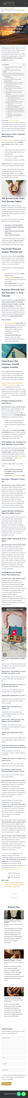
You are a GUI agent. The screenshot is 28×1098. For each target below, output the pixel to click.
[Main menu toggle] (25, 3)
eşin (17, 458)
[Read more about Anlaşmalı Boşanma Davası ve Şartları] (14, 914)
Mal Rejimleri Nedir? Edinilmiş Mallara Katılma (13, 68)
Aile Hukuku (16, 924)
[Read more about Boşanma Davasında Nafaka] (14, 991)
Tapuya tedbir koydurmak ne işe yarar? (15, 101)
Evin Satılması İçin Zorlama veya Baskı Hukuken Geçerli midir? (14, 84)
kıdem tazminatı (9, 158)
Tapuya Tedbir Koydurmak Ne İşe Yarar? (14, 91)
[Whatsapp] (24, 1094)
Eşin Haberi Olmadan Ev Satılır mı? (13, 86)
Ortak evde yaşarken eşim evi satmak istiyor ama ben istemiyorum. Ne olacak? (15, 110)
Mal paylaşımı (5, 853)
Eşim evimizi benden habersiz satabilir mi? (15, 95)
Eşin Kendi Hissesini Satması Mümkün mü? (13, 73)
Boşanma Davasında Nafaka (12, 998)
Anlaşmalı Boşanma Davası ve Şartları (13, 922)
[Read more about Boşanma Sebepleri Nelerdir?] (14, 954)
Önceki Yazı (14, 894)
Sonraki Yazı (14, 897)
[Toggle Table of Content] (23, 65)
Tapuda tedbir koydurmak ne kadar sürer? (15, 108)
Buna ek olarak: (10, 77)
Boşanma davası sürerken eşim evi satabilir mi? (14, 103)
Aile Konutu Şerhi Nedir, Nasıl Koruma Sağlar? (12, 70)
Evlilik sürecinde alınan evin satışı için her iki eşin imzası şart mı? (15, 100)
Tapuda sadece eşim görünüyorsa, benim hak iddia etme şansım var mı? (15, 97)
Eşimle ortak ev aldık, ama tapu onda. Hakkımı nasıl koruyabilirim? (15, 106)
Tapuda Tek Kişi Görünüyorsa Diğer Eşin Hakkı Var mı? (14, 89)
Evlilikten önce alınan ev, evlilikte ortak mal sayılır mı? (16, 112)
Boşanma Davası (8, 924)
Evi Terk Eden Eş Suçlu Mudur (12, 886)
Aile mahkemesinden (10, 323)
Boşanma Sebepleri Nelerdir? (13, 960)
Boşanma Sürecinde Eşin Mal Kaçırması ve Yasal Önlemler (13, 75)
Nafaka (21, 1000)
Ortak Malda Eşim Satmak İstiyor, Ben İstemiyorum (14, 93)
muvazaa (9, 395)
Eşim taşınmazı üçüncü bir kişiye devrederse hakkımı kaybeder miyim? (15, 115)
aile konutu (17, 173)
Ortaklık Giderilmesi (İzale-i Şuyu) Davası (14, 82)
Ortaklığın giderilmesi (10, 277)
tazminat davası (17, 475)
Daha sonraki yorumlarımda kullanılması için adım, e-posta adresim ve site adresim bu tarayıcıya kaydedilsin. (14, 1077)
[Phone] (19, 1094)
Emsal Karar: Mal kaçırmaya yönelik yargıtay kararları (12, 80)
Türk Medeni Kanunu (14, 120)
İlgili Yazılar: (9, 116)
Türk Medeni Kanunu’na (8, 140)
